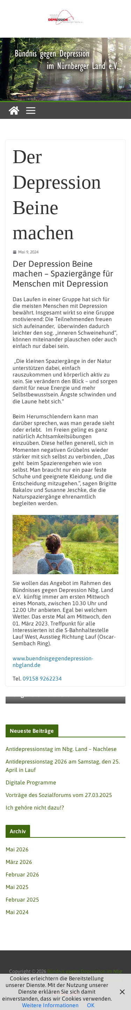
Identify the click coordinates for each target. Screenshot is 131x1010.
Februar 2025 (22, 899)
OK (90, 1005)
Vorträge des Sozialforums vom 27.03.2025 (59, 795)
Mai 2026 (17, 849)
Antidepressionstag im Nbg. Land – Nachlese (61, 749)
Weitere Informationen (50, 1005)
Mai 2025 (17, 887)
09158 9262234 (42, 678)
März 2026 (19, 862)
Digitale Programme (31, 782)
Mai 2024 (17, 912)
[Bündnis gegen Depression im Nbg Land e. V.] (65, 41)
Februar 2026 (22, 874)
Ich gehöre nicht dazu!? (35, 807)
